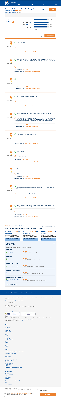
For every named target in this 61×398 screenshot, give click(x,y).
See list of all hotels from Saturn (48, 226)
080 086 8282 (29, 319)
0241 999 (21, 320)
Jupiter (6, 333)
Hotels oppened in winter (10, 384)
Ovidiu (6, 349)
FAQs (6, 375)
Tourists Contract (9, 374)
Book (52, 9)
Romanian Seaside (12, 12)
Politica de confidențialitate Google (24, 393)
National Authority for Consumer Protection (14, 311)
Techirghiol (7, 341)
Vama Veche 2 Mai (9, 339)
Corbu (6, 345)
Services (15, 15)
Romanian (20, 292)
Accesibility (33, 292)
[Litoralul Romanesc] (12, 3)
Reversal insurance (9, 363)
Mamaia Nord (8, 326)
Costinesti (7, 330)
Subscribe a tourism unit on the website (13, 369)
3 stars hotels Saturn (12, 284)
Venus (6, 334)
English (15, 292)
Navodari (7, 342)
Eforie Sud (7, 328)
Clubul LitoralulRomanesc (10, 353)
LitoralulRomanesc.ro (10, 297)
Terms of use (8, 373)
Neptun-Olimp (8, 331)
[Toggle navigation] (56, 4)
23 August (7, 346)
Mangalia (7, 337)
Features (20, 15)
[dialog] (30, 392)
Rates (43, 9)
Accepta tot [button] (47, 394)
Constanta (7, 338)
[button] (21, 396)
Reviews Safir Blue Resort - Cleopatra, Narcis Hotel (20, 10)
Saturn (6, 12)
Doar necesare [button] (43, 390)
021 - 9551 (10, 316)
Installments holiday (9, 360)
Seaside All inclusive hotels (11, 359)
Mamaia (6, 324)
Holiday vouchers (9, 361)
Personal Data (8, 377)
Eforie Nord (7, 327)
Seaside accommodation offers (12, 355)
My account (26, 292)
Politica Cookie (13, 393)
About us (7, 378)
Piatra (6, 348)
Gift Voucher (7, 364)
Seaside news (8, 356)
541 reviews (7, 19)
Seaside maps (8, 357)
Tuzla (6, 344)
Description (9, 15)
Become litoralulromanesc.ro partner (13, 367)
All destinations (8, 382)
